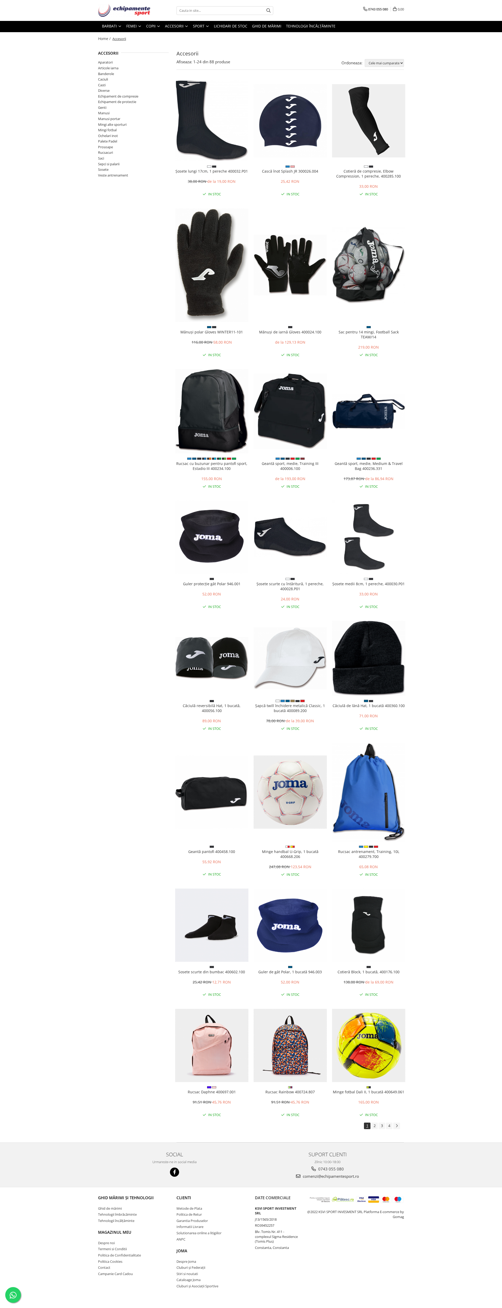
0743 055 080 (330, 1168)
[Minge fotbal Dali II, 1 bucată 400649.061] (368, 1045)
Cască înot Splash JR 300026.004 (290, 171)
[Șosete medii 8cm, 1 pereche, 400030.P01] (368, 537)
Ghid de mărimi (266, 26)
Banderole (106, 73)
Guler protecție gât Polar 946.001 (212, 583)
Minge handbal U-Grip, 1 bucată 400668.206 (290, 854)
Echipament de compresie (118, 96)
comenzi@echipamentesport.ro (330, 1176)
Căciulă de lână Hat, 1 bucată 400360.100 (369, 705)
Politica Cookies (110, 1261)
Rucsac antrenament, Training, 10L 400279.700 (368, 854)
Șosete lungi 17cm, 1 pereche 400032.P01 (211, 171)
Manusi (104, 113)
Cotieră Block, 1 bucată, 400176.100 (369, 971)
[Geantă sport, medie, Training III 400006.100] (290, 411)
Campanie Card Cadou (115, 1273)
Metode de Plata (189, 1208)
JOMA (181, 1250)
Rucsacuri (105, 152)
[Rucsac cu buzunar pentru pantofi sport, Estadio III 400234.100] (211, 411)
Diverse (104, 90)
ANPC (180, 1239)
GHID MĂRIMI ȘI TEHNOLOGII (126, 1197)
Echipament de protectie (117, 101)
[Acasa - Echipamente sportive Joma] (124, 10)
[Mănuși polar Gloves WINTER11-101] (211, 265)
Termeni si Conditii (112, 1249)
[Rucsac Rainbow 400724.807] (290, 1045)
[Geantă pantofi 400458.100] (211, 792)
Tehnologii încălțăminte (310, 26)
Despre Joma (186, 1261)
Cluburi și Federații (190, 1267)
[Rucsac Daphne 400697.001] (211, 1045)
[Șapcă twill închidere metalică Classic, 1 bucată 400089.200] (290, 658)
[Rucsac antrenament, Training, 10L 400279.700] (368, 792)
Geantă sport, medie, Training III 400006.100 (290, 466)
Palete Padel (107, 141)
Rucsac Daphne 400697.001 (212, 1091)
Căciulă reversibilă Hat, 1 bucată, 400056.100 (212, 708)
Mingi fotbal (107, 130)
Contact (104, 1267)
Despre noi (106, 1243)
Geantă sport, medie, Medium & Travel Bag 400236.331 (369, 466)
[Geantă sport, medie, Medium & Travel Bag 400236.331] (368, 411)
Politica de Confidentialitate (119, 1255)
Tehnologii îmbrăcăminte (117, 1214)
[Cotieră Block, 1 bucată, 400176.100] (368, 925)
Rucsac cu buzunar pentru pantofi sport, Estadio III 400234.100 (211, 466)
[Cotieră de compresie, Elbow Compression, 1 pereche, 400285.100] (368, 120)
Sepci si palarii (108, 164)
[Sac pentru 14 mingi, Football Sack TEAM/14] (368, 265)
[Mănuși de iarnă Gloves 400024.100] (290, 265)
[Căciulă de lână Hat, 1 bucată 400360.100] (368, 658)
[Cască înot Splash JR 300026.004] (290, 120)
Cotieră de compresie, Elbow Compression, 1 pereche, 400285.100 (368, 174)
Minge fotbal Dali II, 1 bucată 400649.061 (368, 1091)
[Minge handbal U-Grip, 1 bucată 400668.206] (290, 792)
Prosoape (105, 147)
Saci (101, 158)
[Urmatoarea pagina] (396, 1126)
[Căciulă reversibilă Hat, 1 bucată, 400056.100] (211, 658)
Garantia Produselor (192, 1220)
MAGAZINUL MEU (114, 1232)
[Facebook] (174, 1172)
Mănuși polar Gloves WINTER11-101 (211, 331)
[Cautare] (268, 10)
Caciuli (103, 79)
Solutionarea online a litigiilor (198, 1233)
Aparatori (105, 62)
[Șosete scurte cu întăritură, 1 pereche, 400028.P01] (290, 537)
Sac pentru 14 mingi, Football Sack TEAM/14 (369, 334)
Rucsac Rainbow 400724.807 (290, 1091)
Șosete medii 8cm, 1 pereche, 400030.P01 (368, 583)
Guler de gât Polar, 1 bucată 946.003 (290, 971)
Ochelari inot (108, 135)
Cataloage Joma (188, 1279)
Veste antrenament (113, 175)
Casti (102, 85)
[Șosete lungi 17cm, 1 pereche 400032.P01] (211, 120)
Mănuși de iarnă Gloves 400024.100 (290, 331)
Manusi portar (109, 118)
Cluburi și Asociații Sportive (197, 1286)
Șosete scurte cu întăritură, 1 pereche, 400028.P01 (290, 586)
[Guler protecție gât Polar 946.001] (211, 537)
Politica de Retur (189, 1214)
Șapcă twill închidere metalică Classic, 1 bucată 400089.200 (290, 708)
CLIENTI (183, 1197)
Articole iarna (108, 68)
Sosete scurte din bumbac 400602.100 (211, 971)
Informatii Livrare (189, 1226)
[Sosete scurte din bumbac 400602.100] (211, 925)
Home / (105, 38)
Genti (102, 107)
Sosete (103, 169)
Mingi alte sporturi (112, 124)
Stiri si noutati (187, 1273)
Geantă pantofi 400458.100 (211, 851)
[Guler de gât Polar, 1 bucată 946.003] (290, 925)
